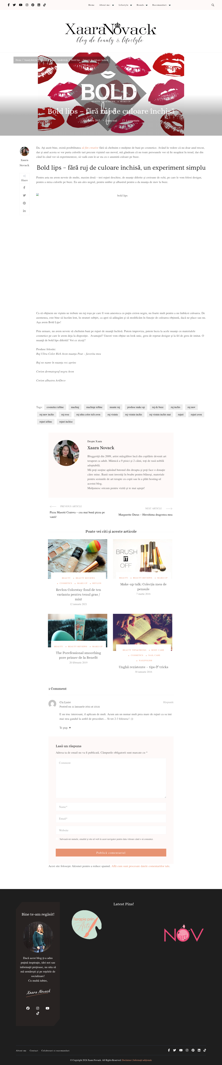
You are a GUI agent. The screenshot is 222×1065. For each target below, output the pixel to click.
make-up (125, 101)
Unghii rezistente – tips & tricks (143, 667)
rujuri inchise (66, 421)
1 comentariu (132, 121)
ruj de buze (157, 407)
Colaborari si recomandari (55, 1050)
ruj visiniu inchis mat (160, 414)
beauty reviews (85, 578)
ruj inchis (175, 407)
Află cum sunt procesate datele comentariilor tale (140, 866)
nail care (154, 655)
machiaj (75, 407)
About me (21, 1050)
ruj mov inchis (46, 414)
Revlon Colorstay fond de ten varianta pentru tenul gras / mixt (78, 594)
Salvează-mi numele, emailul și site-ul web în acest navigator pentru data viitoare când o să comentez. (106, 839)
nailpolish (145, 660)
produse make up (136, 407)
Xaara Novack (24, 162)
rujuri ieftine (45, 421)
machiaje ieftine (94, 407)
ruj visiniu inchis (133, 414)
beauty (66, 578)
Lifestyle (124, 4)
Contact (34, 1050)
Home (91, 4)
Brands (140, 4)
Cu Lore (65, 702)
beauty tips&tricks (103, 101)
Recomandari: (159, 4)
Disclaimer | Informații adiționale (137, 1060)
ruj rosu (65, 414)
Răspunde (168, 702)
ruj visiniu (113, 414)
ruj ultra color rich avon (88, 414)
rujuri (180, 414)
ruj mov (191, 407)
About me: (105, 4)
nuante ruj (115, 407)
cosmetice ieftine (55, 407)
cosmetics (66, 583)
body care (157, 650)
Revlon (96, 583)
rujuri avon (196, 414)
